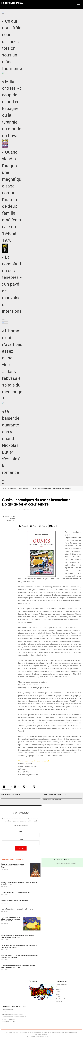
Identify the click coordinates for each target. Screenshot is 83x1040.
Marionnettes (59, 989)
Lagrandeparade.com (73, 538)
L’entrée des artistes (61, 984)
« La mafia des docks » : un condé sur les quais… (17, 909)
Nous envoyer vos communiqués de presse (14, 1017)
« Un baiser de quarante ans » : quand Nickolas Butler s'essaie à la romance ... (11, 445)
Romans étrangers (23, 488)
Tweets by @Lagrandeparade (52, 799)
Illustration (59, 1001)
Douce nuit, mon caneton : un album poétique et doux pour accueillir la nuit (10, 919)
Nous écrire (5, 1012)
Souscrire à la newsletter (9, 1019)
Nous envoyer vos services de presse (12, 1014)
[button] (24, 526)
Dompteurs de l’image (62, 999)
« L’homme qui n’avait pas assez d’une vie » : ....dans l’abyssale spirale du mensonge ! (12, 364)
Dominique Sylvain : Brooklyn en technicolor (16, 892)
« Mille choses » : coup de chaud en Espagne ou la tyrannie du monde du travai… (17, 936)
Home (4, 488)
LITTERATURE (12, 488)
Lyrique (58, 994)
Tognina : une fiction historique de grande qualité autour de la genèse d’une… (12, 865)
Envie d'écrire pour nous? (9, 1021)
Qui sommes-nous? (7, 1009)
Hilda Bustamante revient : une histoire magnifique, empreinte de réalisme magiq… (18, 966)
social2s (25, 529)
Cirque (58, 996)
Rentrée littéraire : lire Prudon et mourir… (15, 900)
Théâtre (58, 987)
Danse (58, 991)
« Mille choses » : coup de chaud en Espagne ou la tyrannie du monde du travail (11, 108)
